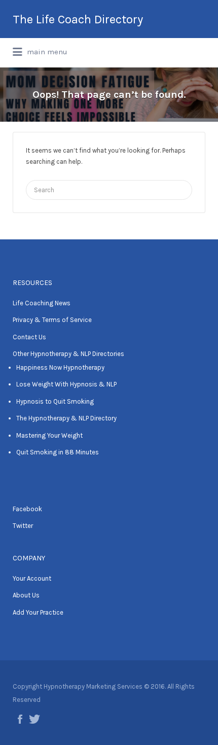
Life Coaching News (41, 303)
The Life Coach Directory (78, 19)
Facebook (27, 509)
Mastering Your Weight (49, 435)
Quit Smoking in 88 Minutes (57, 452)
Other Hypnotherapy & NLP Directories (68, 354)
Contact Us (29, 337)
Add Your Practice (38, 612)
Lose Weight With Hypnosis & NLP (66, 384)
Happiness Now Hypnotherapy (60, 367)
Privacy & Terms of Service (52, 320)
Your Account (32, 578)
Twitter (23, 525)
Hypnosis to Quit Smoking (55, 401)
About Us (26, 595)
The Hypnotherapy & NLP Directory (66, 418)
